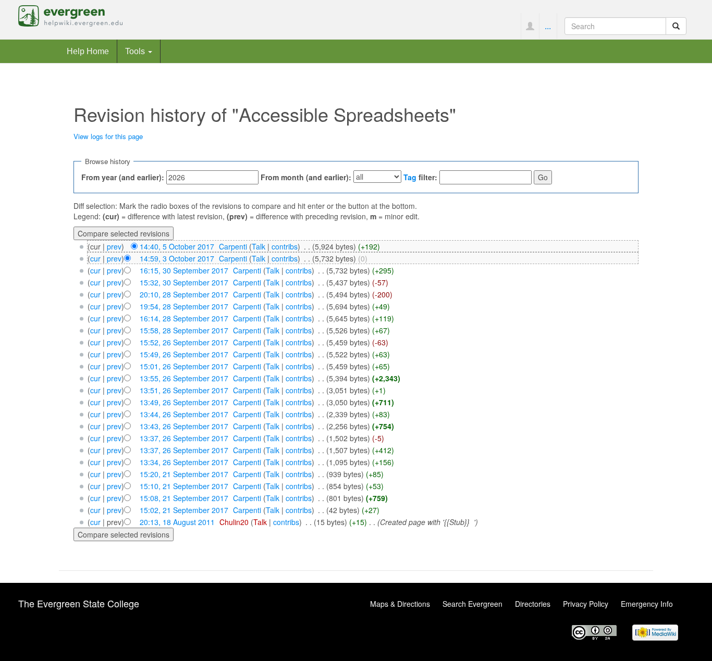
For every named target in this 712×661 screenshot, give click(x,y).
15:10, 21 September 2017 (184, 486)
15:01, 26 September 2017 (184, 366)
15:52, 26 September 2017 (184, 342)
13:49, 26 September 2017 (184, 402)
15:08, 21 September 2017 (184, 498)
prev (114, 246)
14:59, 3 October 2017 (177, 258)
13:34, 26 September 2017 (184, 462)
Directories (532, 603)
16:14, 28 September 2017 (184, 318)
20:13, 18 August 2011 (177, 522)
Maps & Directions (400, 603)
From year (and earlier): (122, 177)
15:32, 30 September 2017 (184, 282)
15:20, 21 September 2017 (184, 474)
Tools (136, 51)
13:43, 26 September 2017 (184, 426)
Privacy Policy (585, 603)
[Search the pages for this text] (676, 26)
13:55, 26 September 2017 (184, 378)
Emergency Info (647, 603)
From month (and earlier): (306, 177)
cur (95, 258)
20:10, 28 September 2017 (184, 294)
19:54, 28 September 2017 (184, 306)
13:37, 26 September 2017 (184, 438)
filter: (420, 177)
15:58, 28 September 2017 (184, 330)
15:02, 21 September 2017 (184, 510)
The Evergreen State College (78, 603)
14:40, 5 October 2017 (177, 246)
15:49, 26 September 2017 (184, 354)
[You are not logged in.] (529, 26)
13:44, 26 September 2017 (184, 414)
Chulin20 (234, 522)
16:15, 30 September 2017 (184, 270)
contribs (285, 246)
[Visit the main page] (70, 14)
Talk (258, 246)
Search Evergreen (472, 603)
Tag (409, 177)
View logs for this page (108, 136)
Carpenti (233, 246)
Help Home (88, 51)
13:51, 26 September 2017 (184, 390)
